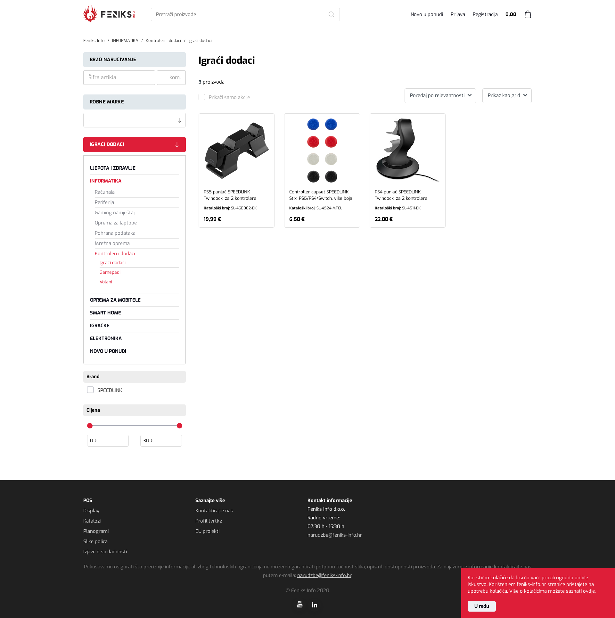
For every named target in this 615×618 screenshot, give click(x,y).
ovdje (589, 591)
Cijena (93, 410)
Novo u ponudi (427, 14)
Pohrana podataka (115, 233)
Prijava (458, 14)
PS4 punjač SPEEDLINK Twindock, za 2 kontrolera (401, 200)
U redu (481, 606)
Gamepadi (110, 272)
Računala (105, 192)
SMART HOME (105, 313)
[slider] (90, 425)
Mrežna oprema (112, 243)
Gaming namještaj (115, 212)
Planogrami (96, 531)
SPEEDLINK (109, 390)
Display (91, 511)
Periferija (104, 202)
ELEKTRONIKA (106, 338)
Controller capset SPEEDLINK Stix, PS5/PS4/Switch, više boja (320, 200)
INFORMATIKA (105, 181)
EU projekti (207, 531)
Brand (93, 376)
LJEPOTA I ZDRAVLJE (112, 168)
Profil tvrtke (208, 521)
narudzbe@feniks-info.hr (335, 535)
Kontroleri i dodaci (115, 253)
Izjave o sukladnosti (105, 552)
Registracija (485, 14)
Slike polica (95, 541)
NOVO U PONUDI (108, 351)
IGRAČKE (100, 325)
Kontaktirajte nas (214, 511)
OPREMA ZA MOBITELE (115, 300)
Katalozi (92, 521)
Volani (106, 282)
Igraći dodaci (107, 144)
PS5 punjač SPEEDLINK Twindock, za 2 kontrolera (230, 200)
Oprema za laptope (116, 223)
